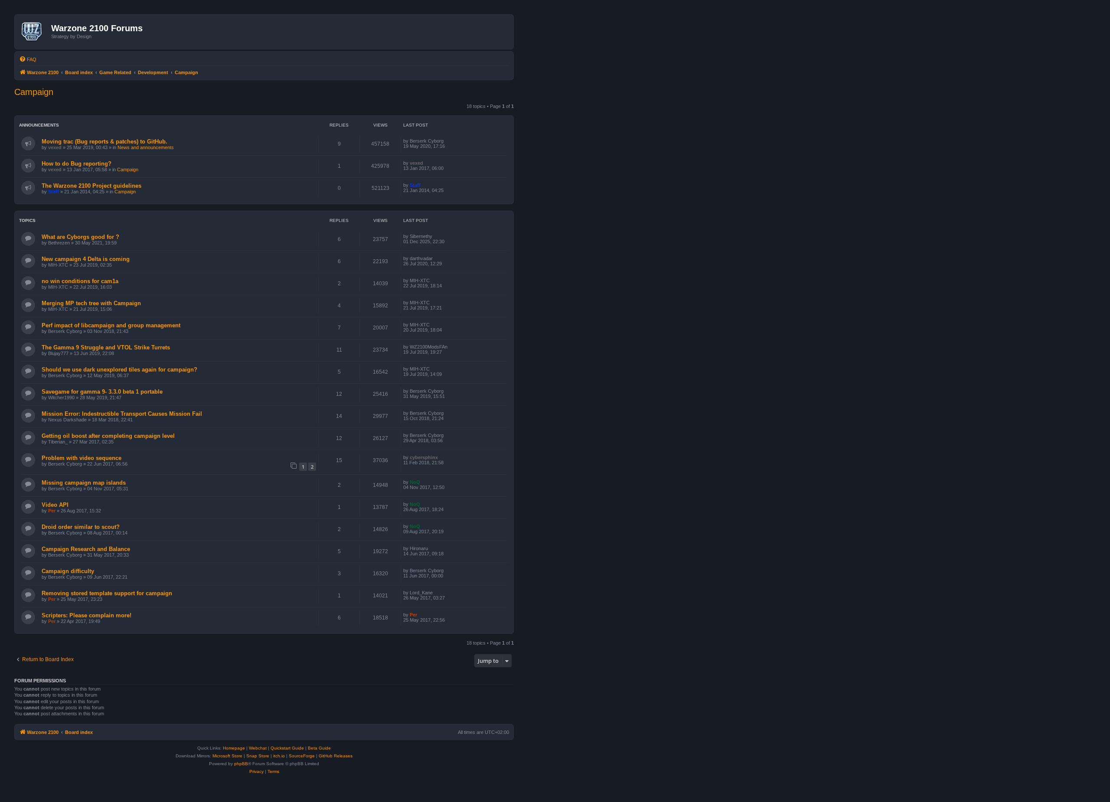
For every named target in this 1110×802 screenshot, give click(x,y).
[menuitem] (27, 59)
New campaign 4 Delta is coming (86, 259)
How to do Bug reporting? (76, 163)
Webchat (258, 748)
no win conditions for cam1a (80, 281)
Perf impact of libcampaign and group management (111, 325)
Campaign (33, 92)
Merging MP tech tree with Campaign (91, 303)
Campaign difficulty (68, 571)
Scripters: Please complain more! (86, 615)
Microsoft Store (227, 755)
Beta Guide (319, 748)
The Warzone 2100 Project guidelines (91, 186)
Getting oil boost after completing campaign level (108, 436)
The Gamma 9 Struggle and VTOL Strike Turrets (106, 347)
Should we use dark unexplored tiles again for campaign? (119, 369)
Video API (55, 505)
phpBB (241, 763)
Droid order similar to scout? (81, 527)
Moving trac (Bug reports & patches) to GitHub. (104, 141)
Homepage (234, 748)
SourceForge (302, 755)
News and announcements (146, 147)
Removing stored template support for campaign (107, 593)
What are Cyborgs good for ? (80, 237)
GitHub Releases (336, 755)
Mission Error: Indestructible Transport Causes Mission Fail (122, 414)
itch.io (279, 755)
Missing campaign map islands (84, 482)
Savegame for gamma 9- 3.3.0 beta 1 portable (102, 391)
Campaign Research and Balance (86, 549)
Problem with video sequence (81, 458)
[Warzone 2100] (34, 31)
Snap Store (257, 755)
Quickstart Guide (287, 748)
